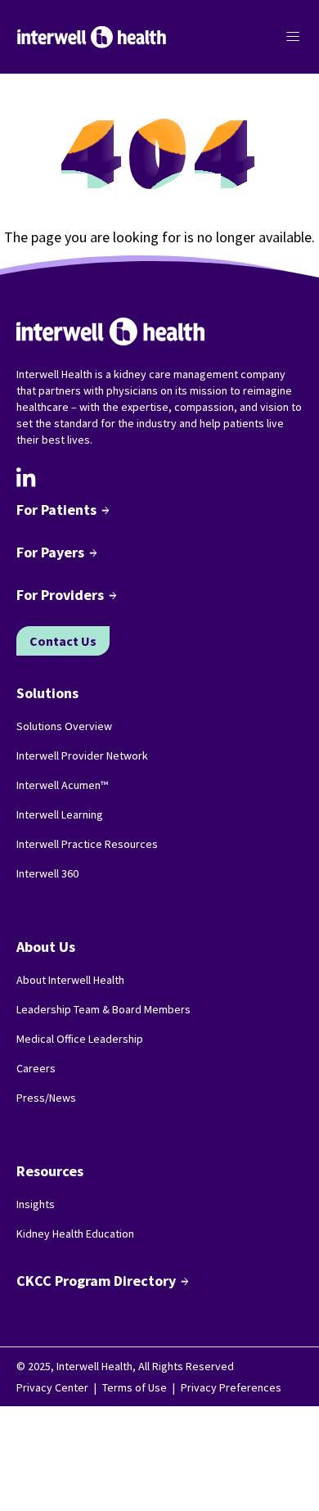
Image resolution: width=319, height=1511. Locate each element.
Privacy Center (52, 1387)
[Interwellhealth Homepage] (91, 36)
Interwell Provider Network (82, 755)
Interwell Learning (59, 814)
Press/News (46, 1097)
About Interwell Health (70, 979)
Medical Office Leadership (79, 1038)
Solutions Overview (64, 726)
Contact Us (63, 641)
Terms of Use (134, 1387)
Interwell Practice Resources (87, 844)
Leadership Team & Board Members (103, 1009)
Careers (36, 1068)
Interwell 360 (47, 873)
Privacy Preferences (231, 1387)
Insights (35, 1204)
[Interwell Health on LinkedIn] (26, 477)
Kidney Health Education (75, 1233)
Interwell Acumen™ (62, 785)
